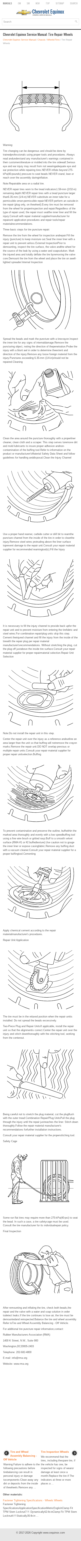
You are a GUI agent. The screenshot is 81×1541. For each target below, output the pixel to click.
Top (48, 3)
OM (19, 3)
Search (74, 3)
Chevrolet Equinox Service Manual (19, 40)
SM (28, 3)
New (38, 3)
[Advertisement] (40, 59)
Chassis (41, 40)
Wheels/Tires (53, 40)
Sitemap (60, 3)
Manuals (7, 3)
